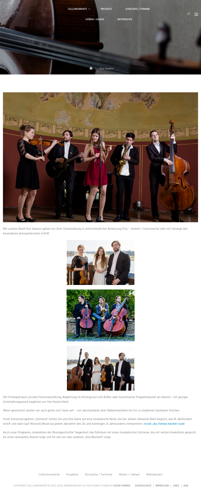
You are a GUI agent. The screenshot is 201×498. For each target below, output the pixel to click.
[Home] (91, 68)
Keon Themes (122, 485)
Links (176, 486)
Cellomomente (77, 9)
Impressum (162, 486)
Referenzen (125, 19)
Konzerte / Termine (138, 9)
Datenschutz (143, 486)
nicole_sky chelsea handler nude (164, 424)
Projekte (106, 9)
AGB (185, 486)
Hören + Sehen (95, 19)
